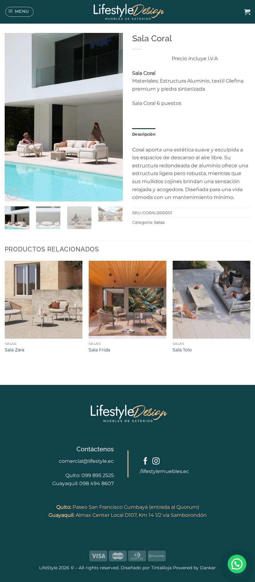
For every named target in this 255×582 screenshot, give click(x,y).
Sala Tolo (182, 350)
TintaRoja (161, 568)
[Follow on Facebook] (145, 462)
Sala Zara (14, 350)
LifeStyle (49, 568)
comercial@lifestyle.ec (86, 461)
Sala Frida (99, 350)
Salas (159, 222)
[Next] (112, 117)
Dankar (207, 568)
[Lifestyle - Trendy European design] (127, 11)
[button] (19, 12)
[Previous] (15, 117)
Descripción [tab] (143, 134)
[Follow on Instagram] (156, 462)
